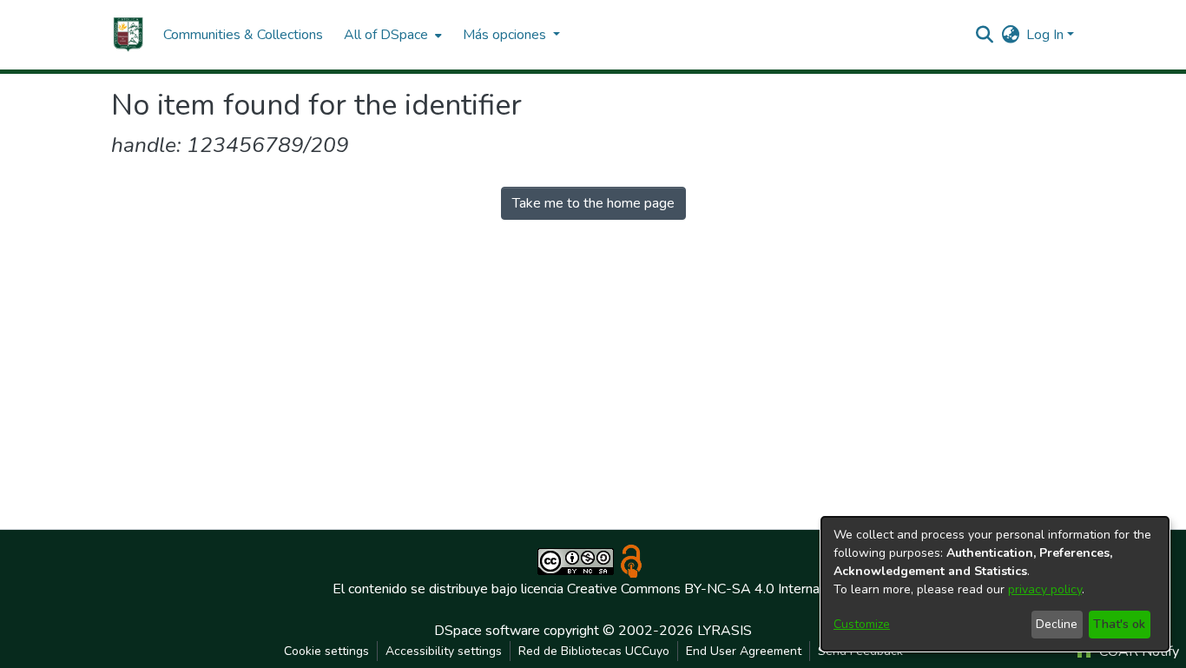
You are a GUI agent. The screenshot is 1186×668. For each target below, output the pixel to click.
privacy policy (1045, 589)
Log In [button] (1046, 34)
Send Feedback (860, 651)
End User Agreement (743, 651)
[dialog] (995, 584)
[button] (128, 34)
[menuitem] (391, 34)
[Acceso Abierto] (631, 560)
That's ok (1119, 624)
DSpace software (487, 630)
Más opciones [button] (506, 34)
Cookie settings (326, 651)
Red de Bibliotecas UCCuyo (593, 651)
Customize (861, 624)
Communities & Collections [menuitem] (243, 34)
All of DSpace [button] (386, 34)
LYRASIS (724, 630)
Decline (1056, 624)
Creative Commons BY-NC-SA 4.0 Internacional (710, 589)
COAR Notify (1137, 651)
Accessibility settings (443, 651)
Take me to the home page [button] (593, 203)
